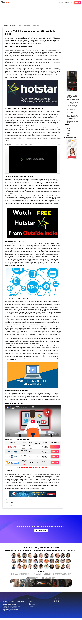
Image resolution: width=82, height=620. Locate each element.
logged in (13, 505)
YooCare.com (5, 25)
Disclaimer (64, 619)
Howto (68, 130)
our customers (68, 550)
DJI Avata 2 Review (71, 103)
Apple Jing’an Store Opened (71, 110)
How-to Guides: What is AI (73, 99)
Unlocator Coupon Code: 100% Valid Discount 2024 (72, 116)
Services (61, 2)
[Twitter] (56, 601)
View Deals (55, 451)
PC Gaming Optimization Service (10, 609)
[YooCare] (5, 2)
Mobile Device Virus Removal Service (11, 606)
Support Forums (31, 603)
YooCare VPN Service (8, 610)
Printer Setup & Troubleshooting (10, 607)
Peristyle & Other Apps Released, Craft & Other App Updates (72, 96)
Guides (68, 128)
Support (53, 619)
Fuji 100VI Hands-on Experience (71, 113)
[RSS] (58, 601)
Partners (44, 619)
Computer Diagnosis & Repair (9, 604)
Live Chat (77, 2)
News (68, 131)
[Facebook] (54, 601)
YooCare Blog (12, 25)
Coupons (69, 126)
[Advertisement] (41, 14)
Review (68, 133)
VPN (68, 135)
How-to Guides (40, 619)
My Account (31, 606)
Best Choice (55, 447)
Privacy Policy (57, 619)
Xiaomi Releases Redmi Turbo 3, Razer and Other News (72, 107)
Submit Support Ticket (33, 604)
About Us (36, 619)
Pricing (70, 2)
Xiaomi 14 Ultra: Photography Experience (72, 101)
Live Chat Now (41, 530)
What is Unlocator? (71, 118)
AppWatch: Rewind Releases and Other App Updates (72, 121)
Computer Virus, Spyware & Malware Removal (13, 601)
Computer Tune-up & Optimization (10, 603)
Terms (61, 619)
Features (67, 2)
